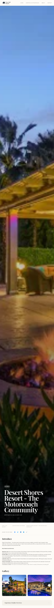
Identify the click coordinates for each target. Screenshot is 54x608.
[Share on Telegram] (24, 532)
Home (21, 2)
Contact (50, 2)
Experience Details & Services (13, 603)
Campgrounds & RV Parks (18, 525)
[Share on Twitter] (18, 532)
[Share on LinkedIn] (21, 532)
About (43, 2)
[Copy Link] (26, 532)
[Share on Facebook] (15, 532)
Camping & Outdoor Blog (32, 2)
